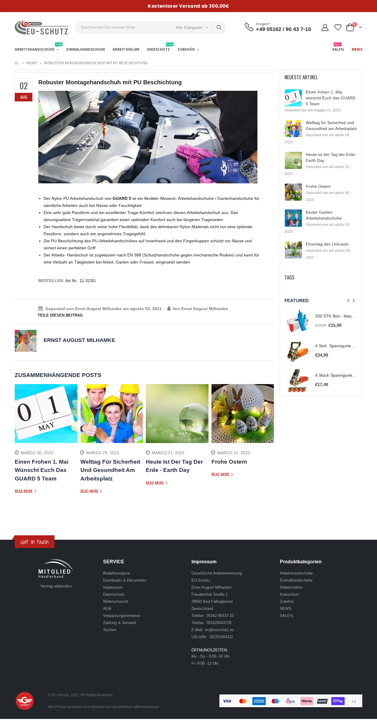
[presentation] (19, 447)
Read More (24, 491)
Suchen (219, 27)
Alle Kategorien (189, 27)
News (31, 63)
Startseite (17, 63)
